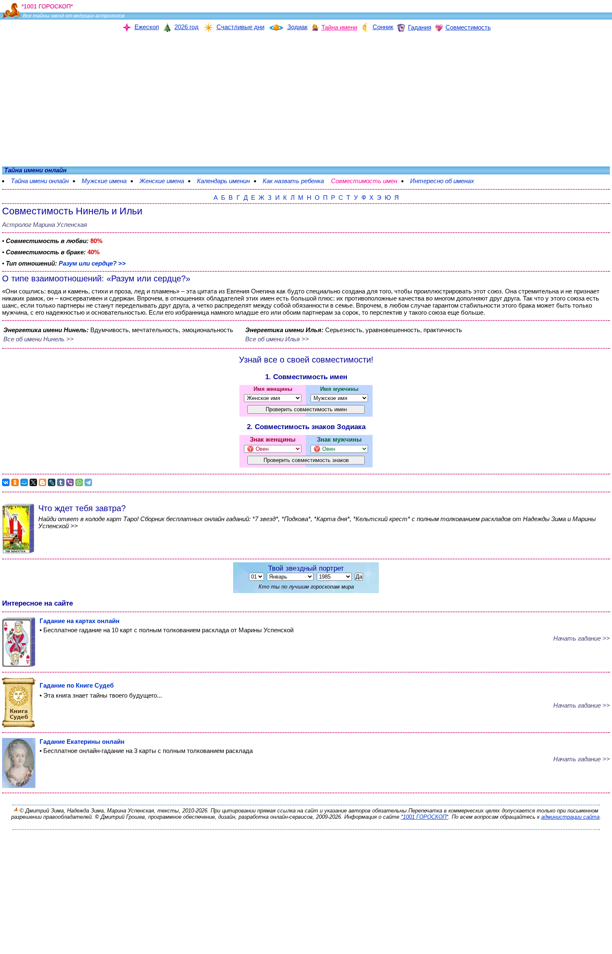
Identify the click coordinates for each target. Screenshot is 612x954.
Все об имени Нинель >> (38, 339)
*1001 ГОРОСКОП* (424, 817)
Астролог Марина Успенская (44, 224)
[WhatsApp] (79, 482)
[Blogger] (42, 482)
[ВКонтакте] (6, 482)
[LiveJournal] (51, 482)
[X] (33, 482)
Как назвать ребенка (293, 180)
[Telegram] (88, 482)
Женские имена (161, 180)
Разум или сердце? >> (92, 263)
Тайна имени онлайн (40, 180)
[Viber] (70, 482)
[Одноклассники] (15, 482)
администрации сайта (570, 817)
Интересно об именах (446, 180)
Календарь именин (223, 180)
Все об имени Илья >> (277, 339)
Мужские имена (104, 180)
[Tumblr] (61, 482)
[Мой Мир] (24, 482)
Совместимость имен (368, 180)
